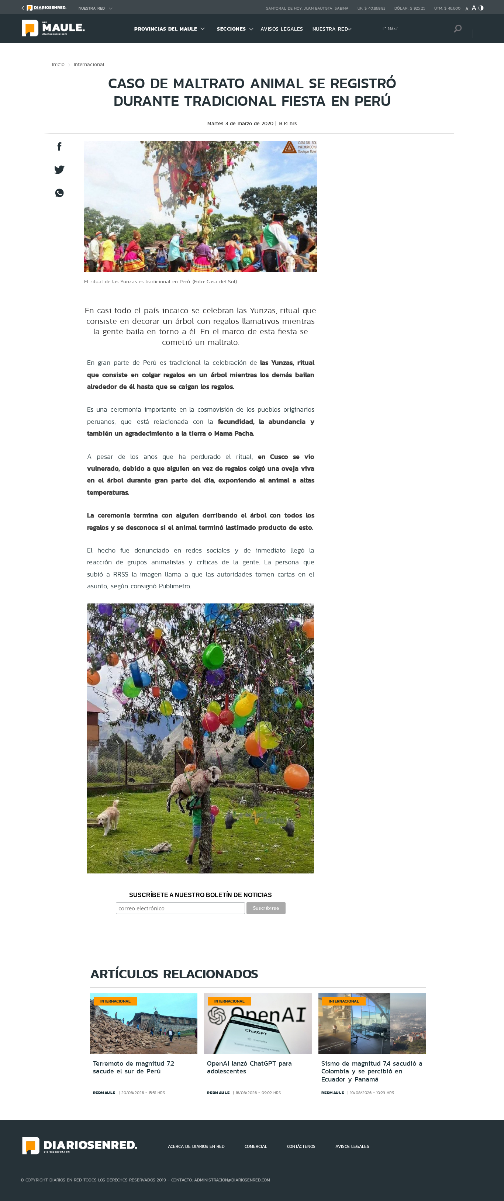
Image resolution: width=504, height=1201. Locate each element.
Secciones (231, 29)
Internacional (89, 64)
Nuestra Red (92, 8)
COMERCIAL (256, 1146)
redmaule (104, 1093)
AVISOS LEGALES (281, 28)
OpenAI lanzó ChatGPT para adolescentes (249, 1067)
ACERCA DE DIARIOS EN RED (196, 1146)
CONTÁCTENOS (301, 1146)
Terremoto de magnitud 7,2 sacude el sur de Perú (133, 1067)
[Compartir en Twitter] (59, 173)
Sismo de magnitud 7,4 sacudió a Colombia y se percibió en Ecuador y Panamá (371, 1071)
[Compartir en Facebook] (59, 149)
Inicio (58, 64)
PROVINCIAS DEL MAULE (165, 29)
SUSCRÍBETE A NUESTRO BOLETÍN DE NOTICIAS (200, 895)
